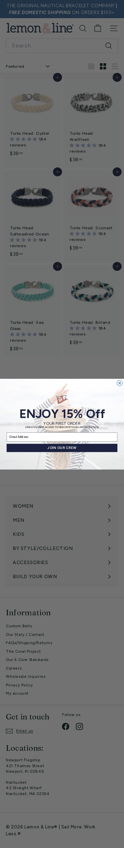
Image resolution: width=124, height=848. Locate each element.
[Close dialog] (119, 383)
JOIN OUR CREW (62, 448)
